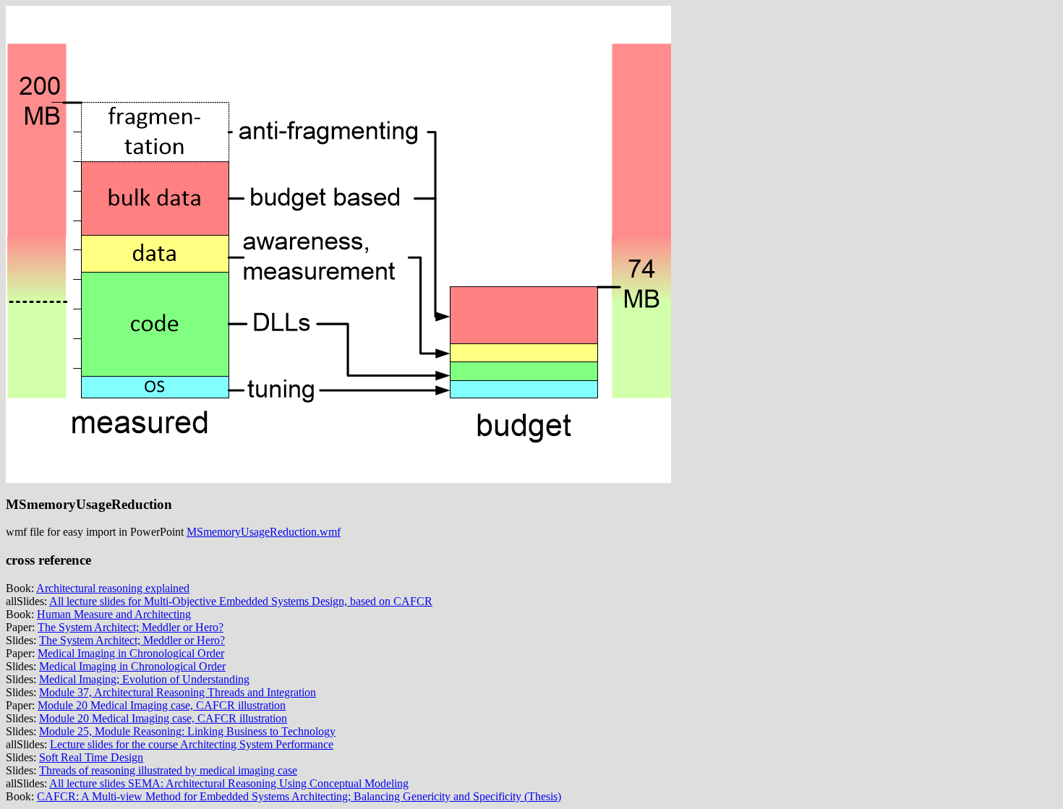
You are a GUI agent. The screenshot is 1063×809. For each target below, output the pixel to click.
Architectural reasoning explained (112, 588)
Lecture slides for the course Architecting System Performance (191, 744)
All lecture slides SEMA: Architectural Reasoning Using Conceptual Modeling (229, 783)
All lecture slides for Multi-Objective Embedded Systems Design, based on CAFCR (240, 601)
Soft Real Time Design (91, 757)
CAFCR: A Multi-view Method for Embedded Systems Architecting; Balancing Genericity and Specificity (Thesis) (299, 796)
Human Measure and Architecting (114, 614)
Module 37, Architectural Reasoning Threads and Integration (177, 692)
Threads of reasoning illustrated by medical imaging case (168, 770)
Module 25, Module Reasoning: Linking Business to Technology (187, 731)
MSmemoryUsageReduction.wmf (264, 532)
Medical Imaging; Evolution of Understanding (144, 679)
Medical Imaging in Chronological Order (131, 653)
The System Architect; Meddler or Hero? (130, 627)
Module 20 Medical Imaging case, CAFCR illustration (162, 705)
